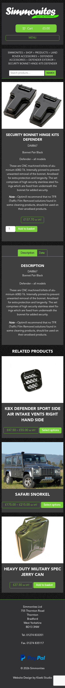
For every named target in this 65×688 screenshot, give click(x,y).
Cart (38, 28)
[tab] (27, 253)
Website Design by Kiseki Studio (32, 678)
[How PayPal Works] (32, 660)
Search (50, 73)
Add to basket (26, 229)
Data (41, 253)
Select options (50, 430)
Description (27, 253)
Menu (32, 37)
